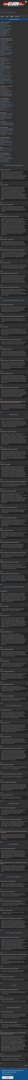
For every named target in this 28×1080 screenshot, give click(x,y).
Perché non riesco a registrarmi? (5, 25)
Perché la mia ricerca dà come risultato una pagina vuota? (6, 131)
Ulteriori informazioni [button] (7, 1074)
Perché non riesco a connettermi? (5, 28)
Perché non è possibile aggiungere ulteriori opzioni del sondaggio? (6, 67)
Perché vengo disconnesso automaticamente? (4, 33)
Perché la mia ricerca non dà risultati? (6, 129)
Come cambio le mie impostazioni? (6, 39)
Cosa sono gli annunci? (4, 92)
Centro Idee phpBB (4, 1026)
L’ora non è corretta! (3, 42)
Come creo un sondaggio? (4, 65)
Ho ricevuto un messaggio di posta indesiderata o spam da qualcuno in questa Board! (6, 117)
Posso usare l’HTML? (3, 88)
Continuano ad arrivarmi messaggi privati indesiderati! (6, 115)
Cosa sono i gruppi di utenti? (5, 101)
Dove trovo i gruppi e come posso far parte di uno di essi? (6, 103)
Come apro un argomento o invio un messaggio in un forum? (6, 60)
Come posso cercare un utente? (5, 132)
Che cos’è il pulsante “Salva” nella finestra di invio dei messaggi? (5, 79)
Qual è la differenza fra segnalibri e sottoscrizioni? (6, 139)
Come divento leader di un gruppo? (6, 104)
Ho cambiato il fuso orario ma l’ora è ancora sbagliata (6, 44)
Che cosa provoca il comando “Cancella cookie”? (5, 35)
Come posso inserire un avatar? (5, 49)
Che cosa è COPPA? (3, 24)
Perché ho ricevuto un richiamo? (5, 75)
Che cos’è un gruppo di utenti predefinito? (5, 108)
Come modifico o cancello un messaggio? (5, 62)
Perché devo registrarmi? (4, 23)
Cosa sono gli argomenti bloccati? (5, 94)
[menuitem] (12, 17)
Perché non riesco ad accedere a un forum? (6, 71)
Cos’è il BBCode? (3, 87)
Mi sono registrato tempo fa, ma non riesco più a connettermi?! (6, 30)
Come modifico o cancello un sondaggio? (5, 69)
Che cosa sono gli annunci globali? (6, 91)
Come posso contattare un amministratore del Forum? (4, 161)
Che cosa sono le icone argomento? (6, 95)
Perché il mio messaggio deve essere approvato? (6, 81)
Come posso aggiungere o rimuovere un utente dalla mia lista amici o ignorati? (6, 124)
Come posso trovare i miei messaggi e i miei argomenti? (6, 134)
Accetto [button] (7, 1077)
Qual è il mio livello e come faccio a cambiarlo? (6, 51)
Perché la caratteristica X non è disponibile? (5, 156)
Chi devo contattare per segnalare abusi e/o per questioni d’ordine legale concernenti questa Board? (6, 158)
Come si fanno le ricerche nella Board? (6, 128)
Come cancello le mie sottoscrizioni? (6, 144)
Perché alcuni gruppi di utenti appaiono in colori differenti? (6, 106)
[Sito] (14, 4)
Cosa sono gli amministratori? (5, 99)
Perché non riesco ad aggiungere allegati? (5, 73)
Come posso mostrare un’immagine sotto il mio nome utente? (6, 48)
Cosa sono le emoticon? (4, 89)
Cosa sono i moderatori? (4, 100)
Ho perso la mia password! (4, 31)
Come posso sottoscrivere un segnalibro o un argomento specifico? (6, 141)
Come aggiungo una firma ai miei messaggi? (5, 64)
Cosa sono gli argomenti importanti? (6, 93)
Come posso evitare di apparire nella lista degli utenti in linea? (6, 41)
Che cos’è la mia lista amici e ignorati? (6, 122)
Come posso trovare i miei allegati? (6, 150)
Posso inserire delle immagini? (5, 90)
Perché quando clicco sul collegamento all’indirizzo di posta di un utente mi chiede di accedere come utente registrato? (6, 54)
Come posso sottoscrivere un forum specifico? (6, 143)
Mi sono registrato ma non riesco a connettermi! (6, 27)
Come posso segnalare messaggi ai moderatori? (6, 77)
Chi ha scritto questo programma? (5, 154)
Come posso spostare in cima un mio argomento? (6, 83)
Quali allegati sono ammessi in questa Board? (6, 149)
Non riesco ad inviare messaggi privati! (6, 113)
